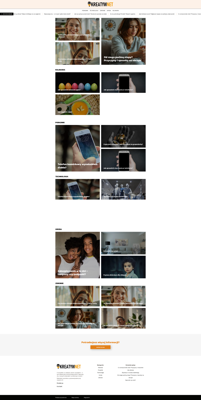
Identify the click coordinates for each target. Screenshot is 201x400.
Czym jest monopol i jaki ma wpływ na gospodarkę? (123, 144)
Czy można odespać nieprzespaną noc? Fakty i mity (75, 60)
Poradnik (60, 122)
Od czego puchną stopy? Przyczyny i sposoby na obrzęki (122, 59)
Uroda (58, 229)
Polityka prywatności (61, 397)
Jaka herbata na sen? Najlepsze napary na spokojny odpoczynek (123, 14)
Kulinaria (60, 69)
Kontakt (59, 386)
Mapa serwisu (75, 397)
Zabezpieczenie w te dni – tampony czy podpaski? (73, 272)
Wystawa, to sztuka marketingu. (116, 196)
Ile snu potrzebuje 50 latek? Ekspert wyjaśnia (89, 14)
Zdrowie (59, 283)
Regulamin (87, 397)
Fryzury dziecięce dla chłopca (114, 275)
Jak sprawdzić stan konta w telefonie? (118, 90)
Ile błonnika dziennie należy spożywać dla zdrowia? (74, 36)
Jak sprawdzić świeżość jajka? (69, 90)
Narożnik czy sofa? (110, 251)
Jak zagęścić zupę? (65, 112)
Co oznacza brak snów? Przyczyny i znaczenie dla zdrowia (160, 14)
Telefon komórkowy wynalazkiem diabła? (77, 166)
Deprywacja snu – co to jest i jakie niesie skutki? (23, 14)
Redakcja (60, 383)
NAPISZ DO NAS (100, 347)
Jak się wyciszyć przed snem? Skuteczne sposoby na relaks (56, 14)
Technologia (61, 176)
